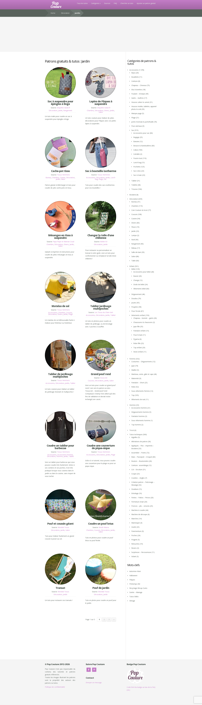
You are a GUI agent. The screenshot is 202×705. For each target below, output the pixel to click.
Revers (134, 548)
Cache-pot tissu (60, 171)
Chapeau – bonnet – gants (143, 318)
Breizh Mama (104, 527)
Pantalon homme (138, 416)
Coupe (133, 474)
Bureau (48, 177)
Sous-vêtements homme (140, 420)
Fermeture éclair (137, 502)
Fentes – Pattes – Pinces (140, 497)
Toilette (134, 185)
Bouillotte (135, 77)
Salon (101, 112)
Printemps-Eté (134, 584)
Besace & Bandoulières (142, 146)
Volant (133, 556)
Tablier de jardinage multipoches (60, 375)
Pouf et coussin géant (60, 523)
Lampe (134, 235)
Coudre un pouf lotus (100, 523)
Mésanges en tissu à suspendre (60, 236)
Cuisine (62, 177)
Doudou (134, 298)
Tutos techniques (135, 434)
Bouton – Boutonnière (139, 461)
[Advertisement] (101, 34)
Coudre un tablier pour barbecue (60, 447)
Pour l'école (135, 311)
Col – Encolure (136, 469)
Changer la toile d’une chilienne (100, 236)
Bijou (133, 73)
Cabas (135, 150)
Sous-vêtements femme (140, 391)
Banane (136, 141)
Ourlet (133, 527)
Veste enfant (138, 352)
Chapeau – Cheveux (138, 85)
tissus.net (103, 378)
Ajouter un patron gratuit (146, 3)
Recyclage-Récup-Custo (138, 588)
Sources (107, 3)
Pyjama (136, 339)
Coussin (69, 312)
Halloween (133, 575)
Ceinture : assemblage (139, 465)
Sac (105, 179)
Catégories (95, 3)
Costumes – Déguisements (141, 361)
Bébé (133, 269)
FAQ (115, 3)
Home (53, 13)
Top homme (136, 425)
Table (133, 260)
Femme (132, 359)
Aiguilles (134, 437)
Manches (134, 518)
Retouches (135, 544)
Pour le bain (137, 335)
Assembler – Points (138, 453)
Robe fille (136, 343)
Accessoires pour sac (141, 133)
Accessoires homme (65, 455)
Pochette (136, 167)
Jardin (60, 110)
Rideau (134, 248)
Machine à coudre (138, 510)
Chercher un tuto (127, 3)
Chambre (90, 110)
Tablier (113, 315)
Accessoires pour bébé (142, 272)
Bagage (136, 137)
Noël (133, 239)
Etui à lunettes (136, 89)
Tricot (131, 430)
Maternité (135, 378)
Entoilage (134, 493)
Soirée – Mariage (135, 592)
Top (132, 395)
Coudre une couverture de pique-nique (101, 447)
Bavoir (135, 276)
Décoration (65, 13)
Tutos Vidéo (134, 596)
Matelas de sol (60, 306)
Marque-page (136, 113)
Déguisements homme (140, 412)
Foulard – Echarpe (138, 94)
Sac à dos (137, 171)
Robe (133, 387)
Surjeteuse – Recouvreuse (141, 552)
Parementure (136, 531)
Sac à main (137, 175)
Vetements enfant (138, 315)
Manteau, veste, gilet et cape (142, 374)
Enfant (131, 266)
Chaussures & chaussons (142, 322)
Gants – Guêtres (137, 98)
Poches (134, 535)
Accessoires (90, 177)
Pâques (132, 580)
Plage (101, 179)
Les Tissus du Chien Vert (104, 312)
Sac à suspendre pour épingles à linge (60, 103)
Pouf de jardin (100, 588)
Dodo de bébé (138, 284)
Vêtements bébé (139, 289)
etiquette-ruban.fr (63, 108)
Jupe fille (136, 326)
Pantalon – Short (137, 382)
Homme (59, 456)
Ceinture (134, 81)
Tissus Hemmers (63, 175)
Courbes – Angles (138, 478)
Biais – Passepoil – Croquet (141, 457)
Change (136, 280)
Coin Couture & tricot (139, 210)
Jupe (133, 366)
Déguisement (136, 294)
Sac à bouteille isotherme (100, 171)
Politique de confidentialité (55, 687)
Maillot (134, 370)
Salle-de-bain (136, 252)
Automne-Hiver (135, 571)
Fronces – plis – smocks (140, 506)
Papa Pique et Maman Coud (63, 241)
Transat (60, 588)
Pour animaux (136, 126)
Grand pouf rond (101, 374)
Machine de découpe (139, 514)
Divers (106, 110)
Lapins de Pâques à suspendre (100, 103)
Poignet (134, 540)
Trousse (134, 189)
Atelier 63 (103, 241)
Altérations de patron (139, 441)
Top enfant (137, 347)
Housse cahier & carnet (140, 102)
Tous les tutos (82, 3)
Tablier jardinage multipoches (100, 307)
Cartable (136, 154)
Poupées (134, 307)
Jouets (133, 303)
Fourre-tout (137, 158)
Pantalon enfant (139, 331)
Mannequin (135, 523)
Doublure (134, 489)
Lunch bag (137, 162)
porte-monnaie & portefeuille (142, 122)
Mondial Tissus (63, 527)
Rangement (67, 110)
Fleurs (133, 227)
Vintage (132, 601)
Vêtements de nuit (138, 399)
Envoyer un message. (94, 682)
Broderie (132, 195)
